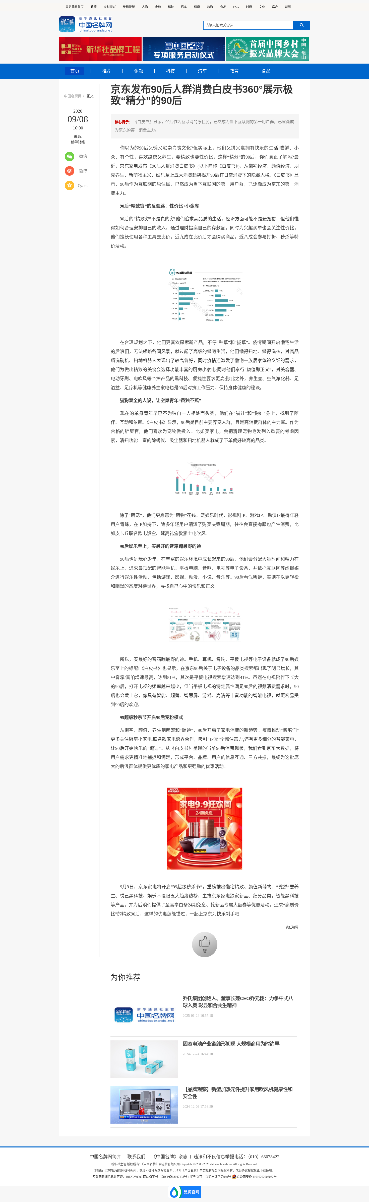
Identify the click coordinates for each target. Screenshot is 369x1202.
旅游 (210, 7)
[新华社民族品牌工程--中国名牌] (100, 49)
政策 (94, 7)
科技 (171, 7)
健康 (197, 7)
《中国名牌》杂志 (169, 1156)
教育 (234, 71)
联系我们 (136, 1156)
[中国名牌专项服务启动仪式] (184, 49)
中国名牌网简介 (105, 1156)
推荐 (106, 71)
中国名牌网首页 (73, 7)
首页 (74, 71)
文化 (262, 7)
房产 (275, 7)
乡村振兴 (110, 7)
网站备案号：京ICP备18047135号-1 (166, 1177)
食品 (223, 7)
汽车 (184, 7)
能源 (288, 7)
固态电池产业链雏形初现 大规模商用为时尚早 (231, 1044)
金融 (158, 7)
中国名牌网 (73, 96)
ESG (236, 7)
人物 (145, 7)
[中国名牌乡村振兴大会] (267, 49)
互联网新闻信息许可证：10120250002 (118, 1177)
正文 (90, 96)
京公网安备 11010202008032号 (257, 1177)
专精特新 (129, 7)
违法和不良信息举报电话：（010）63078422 (236, 1156)
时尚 (249, 7)
